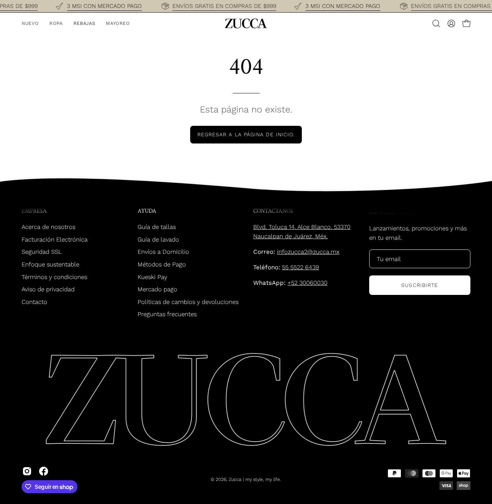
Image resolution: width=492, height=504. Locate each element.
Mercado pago (157, 289)
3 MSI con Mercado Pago (104, 6)
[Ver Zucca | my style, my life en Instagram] (27, 471)
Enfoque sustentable (50, 264)
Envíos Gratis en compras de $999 (224, 6)
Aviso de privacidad (48, 289)
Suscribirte (419, 285)
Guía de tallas (157, 226)
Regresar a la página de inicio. (246, 134)
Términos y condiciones (54, 276)
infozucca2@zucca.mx (308, 251)
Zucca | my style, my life (254, 479)
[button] (436, 23)
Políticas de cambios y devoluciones (188, 301)
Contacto (34, 301)
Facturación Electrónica (55, 239)
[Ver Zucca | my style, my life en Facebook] (43, 471)
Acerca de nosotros (48, 226)
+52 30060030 (307, 282)
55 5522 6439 (300, 267)
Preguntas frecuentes (167, 314)
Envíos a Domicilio (163, 251)
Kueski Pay (152, 276)
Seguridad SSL (42, 251)
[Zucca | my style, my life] (246, 23)
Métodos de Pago (162, 264)
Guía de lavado (158, 239)
